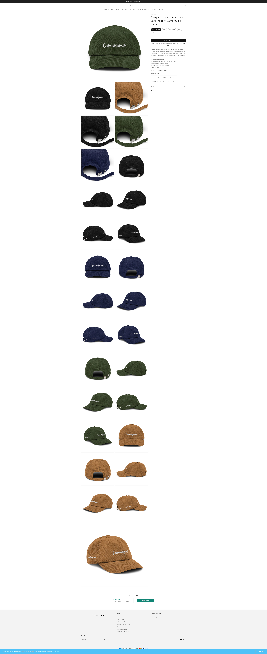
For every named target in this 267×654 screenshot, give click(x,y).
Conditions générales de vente (124, 624)
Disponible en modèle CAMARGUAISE (160, 70)
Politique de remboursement (123, 631)
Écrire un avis (145, 600)
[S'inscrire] (104, 639)
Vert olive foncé (156, 29)
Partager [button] (154, 93)
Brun (164, 29)
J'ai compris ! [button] (260, 651)
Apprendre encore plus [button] (53, 651)
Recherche (119, 617)
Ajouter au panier (168, 40)
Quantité (152, 32)
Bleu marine (172, 29)
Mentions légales (120, 619)
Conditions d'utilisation (122, 629)
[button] (82, 5)
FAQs (118, 626)
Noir (179, 29)
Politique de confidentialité (123, 621)
